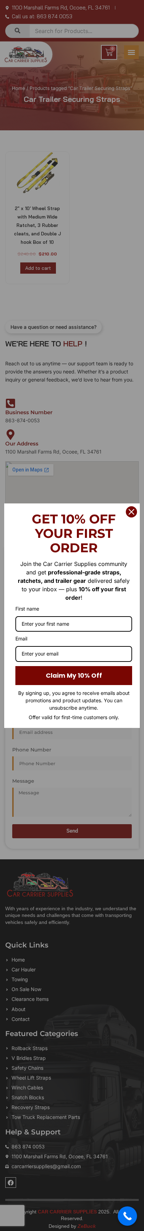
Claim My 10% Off (74, 675)
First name (27, 609)
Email (21, 638)
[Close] (131, 511)
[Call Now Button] (127, 1216)
